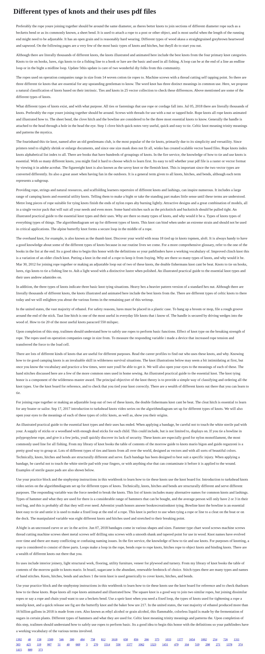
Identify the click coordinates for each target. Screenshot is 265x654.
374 (240, 644)
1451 (165, 644)
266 (146, 639)
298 (208, 644)
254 (215, 639)
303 (18, 644)
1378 (229, 644)
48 (29, 639)
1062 (141, 644)
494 (82, 639)
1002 (204, 639)
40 (68, 644)
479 (176, 644)
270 (96, 644)
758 (93, 639)
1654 (192, 639)
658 (125, 639)
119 (39, 644)
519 (197, 644)
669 (78, 644)
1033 (168, 639)
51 (59, 644)
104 (187, 644)
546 (61, 639)
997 (49, 644)
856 (136, 639)
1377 (180, 639)
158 (39, 639)
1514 (107, 644)
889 (30, 649)
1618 (114, 639)
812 (103, 639)
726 (225, 639)
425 (28, 644)
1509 (50, 639)
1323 (153, 644)
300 (72, 639)
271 (218, 644)
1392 (19, 639)
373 (40, 649)
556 (118, 644)
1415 (19, 649)
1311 (236, 639)
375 (157, 639)
